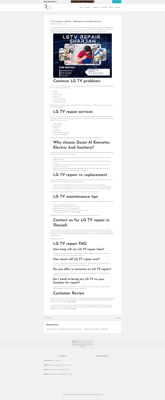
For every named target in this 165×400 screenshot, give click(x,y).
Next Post (118, 318)
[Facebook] (44, 1)
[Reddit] (54, 1)
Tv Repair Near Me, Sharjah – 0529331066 (95, 329)
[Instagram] (48, 1)
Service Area (96, 7)
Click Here (61, 238)
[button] (116, 1)
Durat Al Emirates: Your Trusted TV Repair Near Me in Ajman (63, 329)
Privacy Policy (104, 7)
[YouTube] (50, 1)
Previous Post (47, 318)
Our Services (87, 7)
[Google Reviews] (56, 1)
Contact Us (117, 7)
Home (80, 7)
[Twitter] (46, 1)
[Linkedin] (52, 1)
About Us (111, 7)
